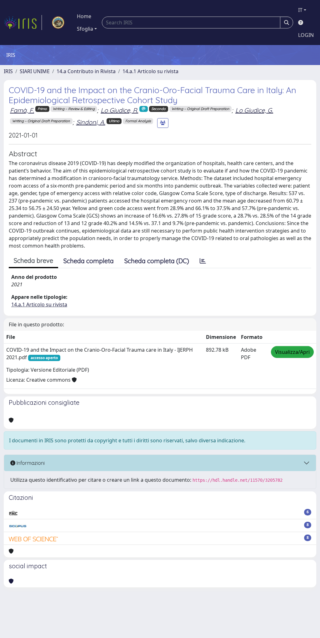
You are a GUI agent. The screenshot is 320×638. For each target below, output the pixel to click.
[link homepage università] (58, 22)
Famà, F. (22, 110)
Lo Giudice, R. (119, 110)
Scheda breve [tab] (33, 260)
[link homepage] (23, 22)
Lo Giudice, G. (254, 110)
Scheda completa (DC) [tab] (156, 261)
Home (84, 16)
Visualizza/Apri (292, 352)
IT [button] (300, 10)
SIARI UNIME (35, 71)
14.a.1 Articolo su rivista (150, 71)
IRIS (8, 71)
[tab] (202, 261)
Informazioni (30, 463)
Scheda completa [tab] (88, 261)
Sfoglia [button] (85, 28)
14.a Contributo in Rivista (86, 71)
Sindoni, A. (90, 122)
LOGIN (306, 35)
